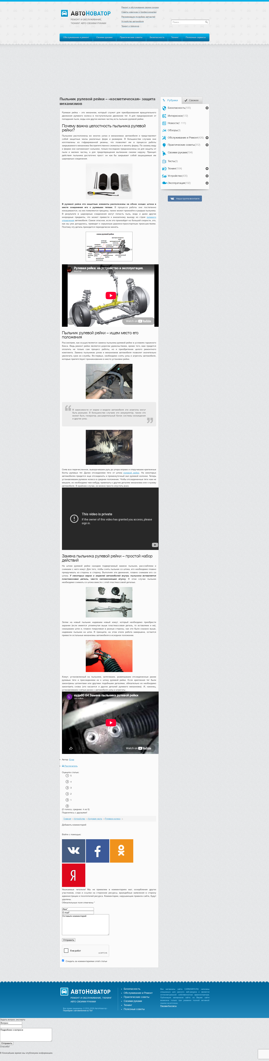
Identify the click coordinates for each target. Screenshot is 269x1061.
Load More (109, 972)
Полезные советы (134, 1009)
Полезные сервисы (196, 37)
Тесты (173, 161)
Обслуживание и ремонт (76, 37)
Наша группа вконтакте (187, 198)
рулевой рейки (131, 472)
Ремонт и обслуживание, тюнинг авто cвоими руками (88, 21)
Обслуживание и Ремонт (186, 137)
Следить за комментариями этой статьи (86, 961)
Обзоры (174, 130)
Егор (71, 759)
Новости (177, 123)
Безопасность (157, 37)
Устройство (177, 175)
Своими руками (104, 37)
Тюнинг (175, 37)
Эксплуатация (179, 183)
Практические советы (131, 37)
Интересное (178, 115)
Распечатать (71, 766)
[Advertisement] (134, 73)
